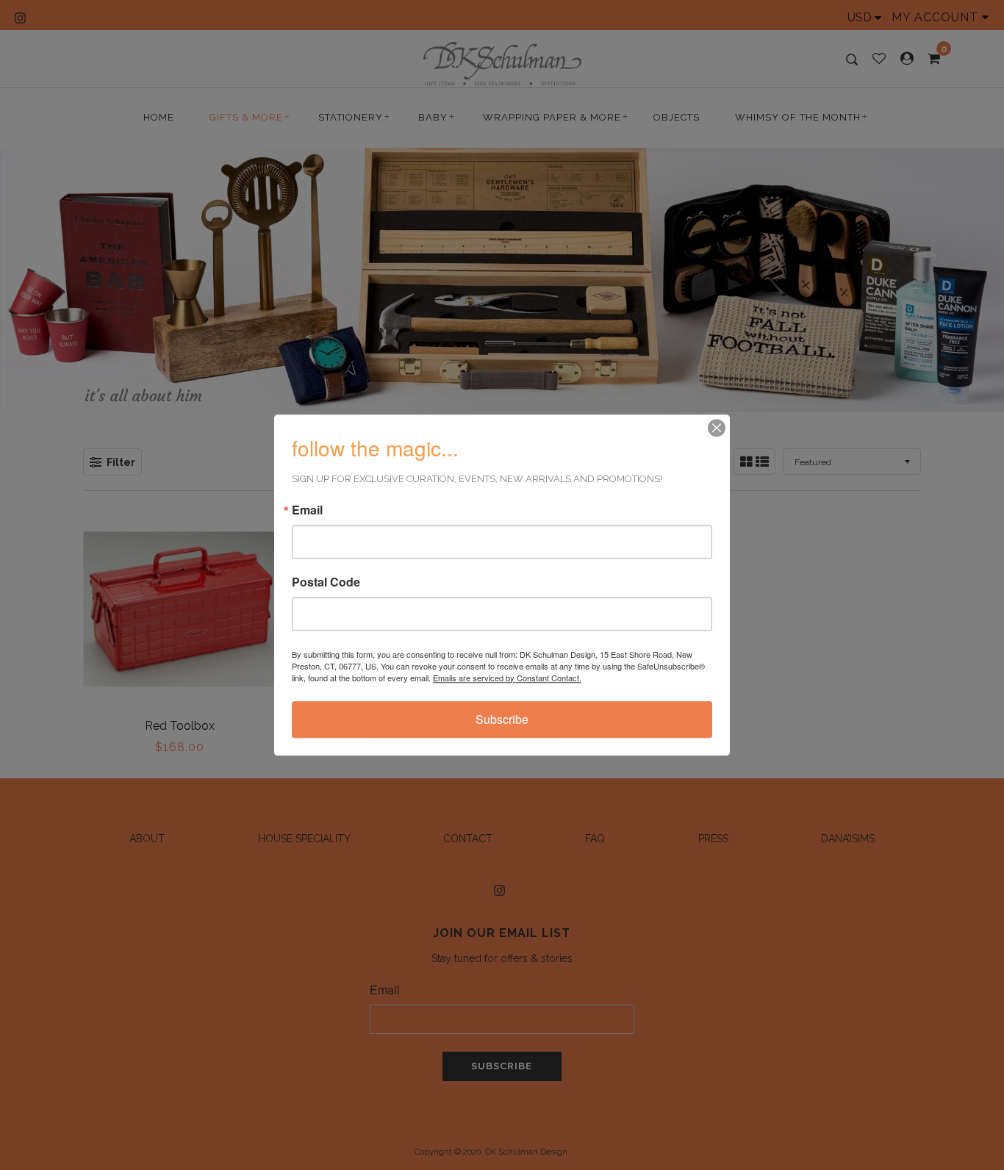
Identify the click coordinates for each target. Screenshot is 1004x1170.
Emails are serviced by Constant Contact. (507, 677)
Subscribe (502, 719)
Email (307, 510)
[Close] (716, 428)
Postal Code (326, 582)
